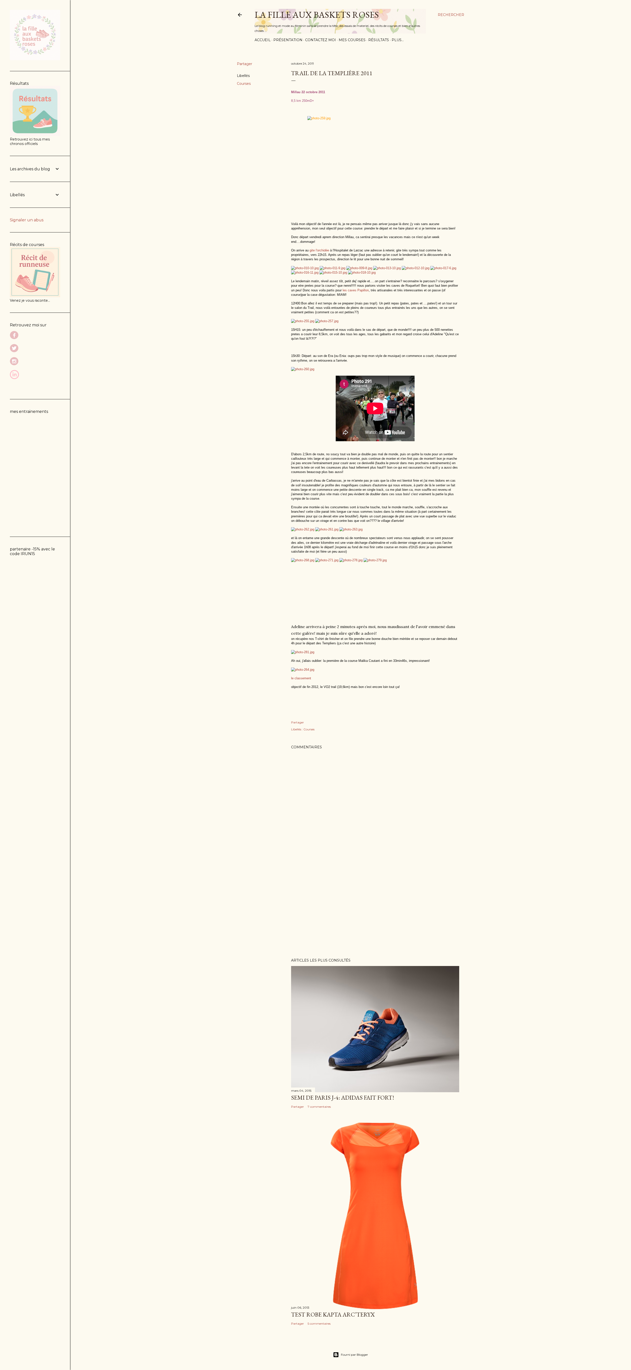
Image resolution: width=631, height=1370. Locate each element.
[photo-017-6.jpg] (443, 268)
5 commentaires (319, 1323)
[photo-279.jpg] (375, 560)
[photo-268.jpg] (302, 560)
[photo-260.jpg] (302, 369)
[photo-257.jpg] (326, 321)
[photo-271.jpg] (326, 560)
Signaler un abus (26, 220)
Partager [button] (244, 64)
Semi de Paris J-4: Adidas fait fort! (342, 1097)
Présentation (287, 40)
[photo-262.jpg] (302, 529)
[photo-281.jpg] (302, 652)
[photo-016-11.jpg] (304, 272)
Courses (244, 83)
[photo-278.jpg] (351, 560)
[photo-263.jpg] (351, 529)
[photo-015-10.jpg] (333, 272)
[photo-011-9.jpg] (332, 268)
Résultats (378, 40)
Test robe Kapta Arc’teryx (333, 1314)
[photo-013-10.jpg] (387, 268)
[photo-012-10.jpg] (415, 268)
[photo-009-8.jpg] (359, 268)
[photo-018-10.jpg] (362, 272)
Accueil (263, 40)
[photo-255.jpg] (302, 321)
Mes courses (352, 40)
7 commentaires (319, 1106)
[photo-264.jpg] (302, 669)
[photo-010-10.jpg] (305, 268)
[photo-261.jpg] (326, 529)
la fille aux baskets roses (317, 14)
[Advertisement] (375, 911)
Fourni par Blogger (354, 1354)
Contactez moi (320, 40)
